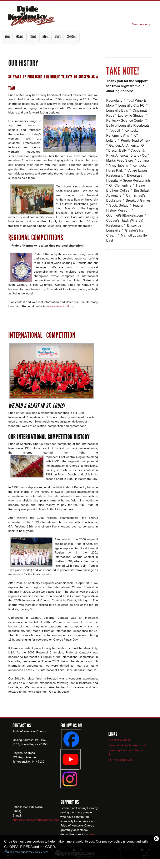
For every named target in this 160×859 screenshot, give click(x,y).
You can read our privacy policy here (26, 852)
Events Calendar (119, 740)
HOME (7, 37)
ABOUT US (19, 37)
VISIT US (33, 37)
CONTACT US (71, 37)
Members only (141, 24)
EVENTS (58, 37)
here (92, 834)
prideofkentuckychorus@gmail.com (35, 820)
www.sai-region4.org (60, 306)
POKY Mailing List (120, 759)
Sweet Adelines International (127, 745)
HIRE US (45, 37)
